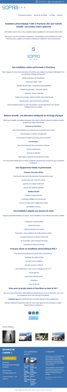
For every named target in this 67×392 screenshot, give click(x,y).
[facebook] (30, 313)
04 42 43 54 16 (42, 2)
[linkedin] (37, 313)
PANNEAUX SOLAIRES (51, 377)
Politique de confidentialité (46, 390)
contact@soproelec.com (58, 2)
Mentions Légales (36, 390)
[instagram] (33, 313)
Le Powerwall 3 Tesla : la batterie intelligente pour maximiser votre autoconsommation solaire (29, 373)
